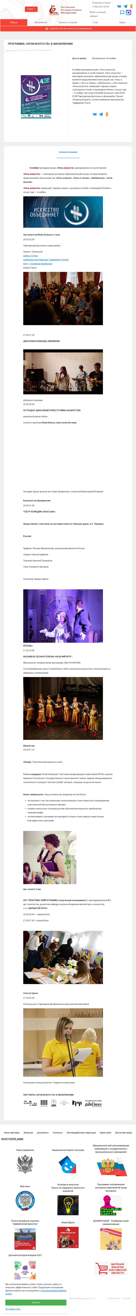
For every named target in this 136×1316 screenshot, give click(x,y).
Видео (122, 22)
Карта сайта (105, 1132)
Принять (36, 1302)
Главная (7, 50)
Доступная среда (123, 1132)
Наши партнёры (12, 1132)
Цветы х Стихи (30, 255)
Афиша (13, 22)
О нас (95, 22)
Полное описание (68, 152)
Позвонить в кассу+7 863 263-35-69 (101, 4)
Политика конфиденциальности (80, 1298)
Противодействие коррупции (81, 1132)
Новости (14, 50)
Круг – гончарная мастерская (37, 263)
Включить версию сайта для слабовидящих (71, 28)
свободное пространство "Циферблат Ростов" (46, 259)
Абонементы (41, 22)
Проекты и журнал (68, 22)
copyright (126, 1298)
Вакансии (28, 1132)
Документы (43, 1132)
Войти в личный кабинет (98, 14)
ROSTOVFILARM (12, 1139)
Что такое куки (12, 1309)
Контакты (58, 1132)
